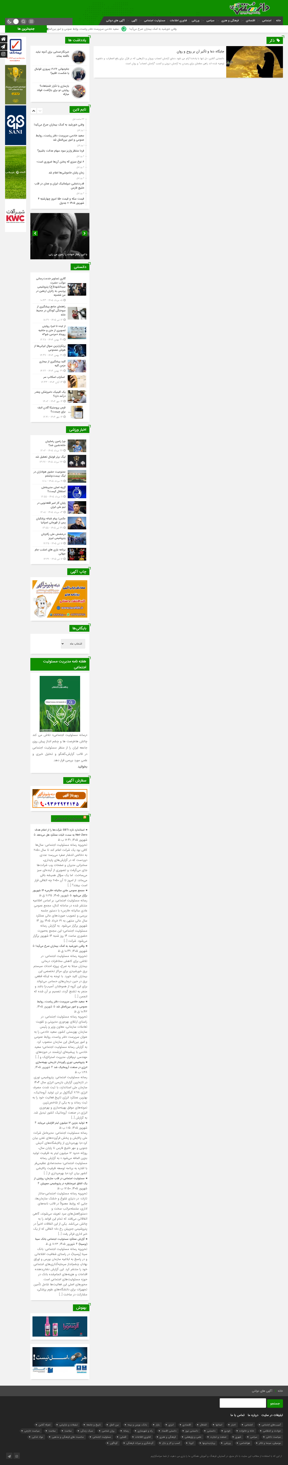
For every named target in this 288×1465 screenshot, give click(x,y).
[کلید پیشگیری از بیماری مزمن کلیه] (59, 366)
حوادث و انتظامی (272, 1431)
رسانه (126, 1431)
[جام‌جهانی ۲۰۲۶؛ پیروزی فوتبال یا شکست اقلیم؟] (59, 74)
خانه (278, 20)
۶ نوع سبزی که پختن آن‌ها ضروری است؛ (60, 162)
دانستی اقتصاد (168, 1431)
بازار (158, 1425)
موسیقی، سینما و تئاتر (270, 1443)
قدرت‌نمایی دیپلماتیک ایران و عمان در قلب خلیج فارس (59, 185)
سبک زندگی (87, 1431)
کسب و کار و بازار (171, 1443)
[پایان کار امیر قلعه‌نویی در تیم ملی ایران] (59, 507)
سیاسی (210, 20)
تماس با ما (237, 1415)
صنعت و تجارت (218, 1437)
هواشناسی (245, 1443)
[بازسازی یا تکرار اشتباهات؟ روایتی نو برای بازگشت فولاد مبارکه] (59, 91)
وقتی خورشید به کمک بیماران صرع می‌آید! (167, 29)
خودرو (227, 1431)
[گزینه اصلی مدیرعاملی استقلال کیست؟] (59, 492)
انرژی (171, 1425)
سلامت (68, 1431)
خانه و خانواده (246, 1431)
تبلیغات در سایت (272, 1415)
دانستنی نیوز (191, 1431)
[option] (59, 123)
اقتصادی (250, 20)
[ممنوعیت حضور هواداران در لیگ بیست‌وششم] (59, 476)
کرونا (191, 1443)
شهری (238, 1437)
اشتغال (203, 1425)
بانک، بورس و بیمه (137, 1425)
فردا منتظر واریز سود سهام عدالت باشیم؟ (60, 151)
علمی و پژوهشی (193, 1437)
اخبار (233, 1425)
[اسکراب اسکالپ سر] (59, 381)
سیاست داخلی (273, 1437)
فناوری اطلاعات (178, 20)
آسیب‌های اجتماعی (271, 1425)
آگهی (134, 20)
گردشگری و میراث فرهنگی (139, 1443)
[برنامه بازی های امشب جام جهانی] (59, 554)
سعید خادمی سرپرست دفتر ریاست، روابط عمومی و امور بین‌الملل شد (94, 29)
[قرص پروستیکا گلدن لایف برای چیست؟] (59, 412)
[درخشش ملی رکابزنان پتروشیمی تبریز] (59, 538)
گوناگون (113, 1443)
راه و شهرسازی (145, 1431)
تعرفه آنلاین (44, 1425)
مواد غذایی (37, 1437)
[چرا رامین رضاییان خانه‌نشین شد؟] (59, 446)
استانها (219, 1425)
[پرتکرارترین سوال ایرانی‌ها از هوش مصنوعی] (59, 350)
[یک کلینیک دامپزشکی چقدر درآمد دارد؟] (59, 396)
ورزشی (195, 20)
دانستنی (211, 1431)
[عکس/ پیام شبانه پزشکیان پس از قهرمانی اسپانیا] (59, 523)
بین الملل (114, 1425)
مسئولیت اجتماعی (154, 20)
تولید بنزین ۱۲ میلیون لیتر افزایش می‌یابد (61, 1123)
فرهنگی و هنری (230, 20)
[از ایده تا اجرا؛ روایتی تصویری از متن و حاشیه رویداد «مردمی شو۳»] (59, 333)
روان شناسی (108, 1431)
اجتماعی (266, 20)
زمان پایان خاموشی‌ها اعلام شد (66, 172)
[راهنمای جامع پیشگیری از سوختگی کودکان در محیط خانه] (59, 313)
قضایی (123, 1437)
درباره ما (253, 1415)
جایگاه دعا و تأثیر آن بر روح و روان (200, 51)
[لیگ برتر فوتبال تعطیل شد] (59, 461)
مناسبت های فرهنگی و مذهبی (68, 1437)
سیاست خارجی (32, 1431)
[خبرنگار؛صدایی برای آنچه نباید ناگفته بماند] (59, 57)
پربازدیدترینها (208, 1443)
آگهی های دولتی (115, 20)
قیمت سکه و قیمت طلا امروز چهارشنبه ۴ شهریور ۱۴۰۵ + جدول (61, 201)
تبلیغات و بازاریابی (68, 1425)
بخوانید (82, 766)
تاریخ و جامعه (93, 1425)
